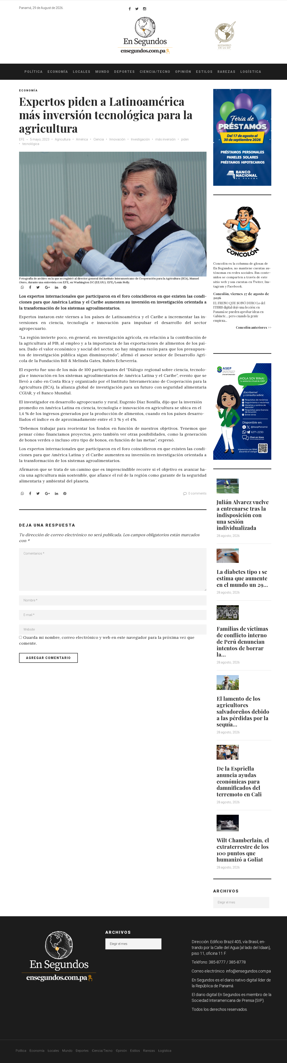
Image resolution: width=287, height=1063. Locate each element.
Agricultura (62, 139)
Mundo (102, 71)
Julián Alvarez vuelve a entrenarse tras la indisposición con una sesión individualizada (243, 514)
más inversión (165, 139)
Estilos (204, 71)
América (82, 139)
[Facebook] (130, 9)
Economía (58, 71)
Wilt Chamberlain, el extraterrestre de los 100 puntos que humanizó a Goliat (243, 849)
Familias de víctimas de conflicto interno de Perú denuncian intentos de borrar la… (242, 641)
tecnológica (30, 144)
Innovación (117, 139)
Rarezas (226, 71)
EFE (21, 139)
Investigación (140, 139)
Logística (250, 71)
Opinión (183, 71)
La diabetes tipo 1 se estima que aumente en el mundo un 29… (242, 578)
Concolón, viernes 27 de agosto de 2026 (241, 296)
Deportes (124, 71)
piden (185, 139)
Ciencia (98, 139)
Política (33, 71)
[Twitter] (136, 9)
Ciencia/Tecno (155, 71)
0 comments (197, 493)
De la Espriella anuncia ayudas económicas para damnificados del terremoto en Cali (239, 781)
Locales (82, 71)
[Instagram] (144, 9)
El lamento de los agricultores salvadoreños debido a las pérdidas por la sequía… (243, 711)
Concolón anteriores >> (253, 327)
